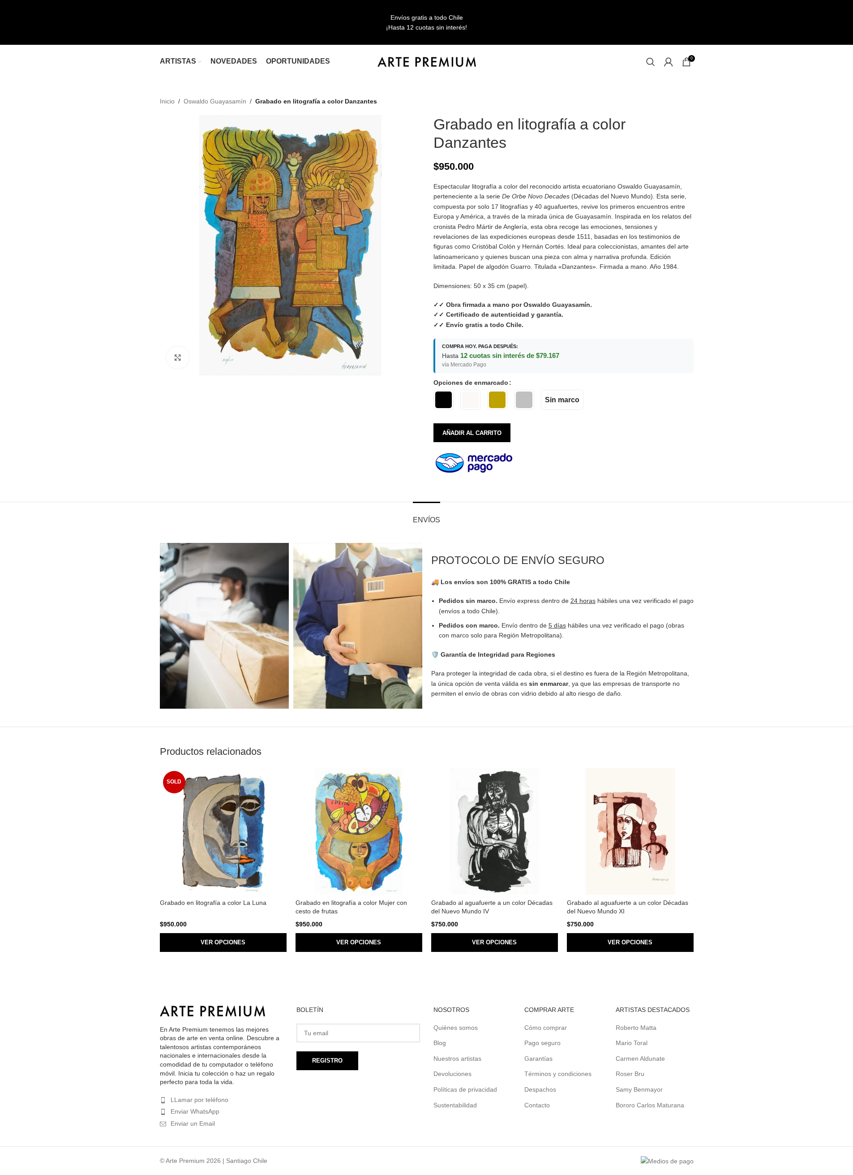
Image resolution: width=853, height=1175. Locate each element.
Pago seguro (542, 1042)
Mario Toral (631, 1042)
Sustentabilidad (455, 1105)
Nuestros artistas (457, 1058)
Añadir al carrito (472, 433)
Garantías (538, 1058)
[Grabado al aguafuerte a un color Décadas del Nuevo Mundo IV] (494, 831)
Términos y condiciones (558, 1073)
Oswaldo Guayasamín (215, 101)
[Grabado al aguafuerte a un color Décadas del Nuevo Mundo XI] (630, 831)
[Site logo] (426, 61)
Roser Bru (630, 1073)
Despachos (540, 1089)
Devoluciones (452, 1073)
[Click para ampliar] (178, 357)
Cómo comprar (545, 1027)
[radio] (443, 400)
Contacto (537, 1105)
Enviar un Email (193, 1123)
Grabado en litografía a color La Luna (213, 902)
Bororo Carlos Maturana (650, 1105)
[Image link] (212, 1010)
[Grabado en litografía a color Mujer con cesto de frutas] (359, 831)
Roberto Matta (636, 1027)
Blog (439, 1042)
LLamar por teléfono (199, 1099)
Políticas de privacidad (465, 1089)
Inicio (167, 101)
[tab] (426, 515)
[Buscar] (651, 62)
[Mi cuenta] (668, 62)
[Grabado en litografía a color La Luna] (223, 831)
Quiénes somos (455, 1027)
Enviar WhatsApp (195, 1111)
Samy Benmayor (639, 1089)
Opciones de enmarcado (470, 382)
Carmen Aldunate (640, 1058)
